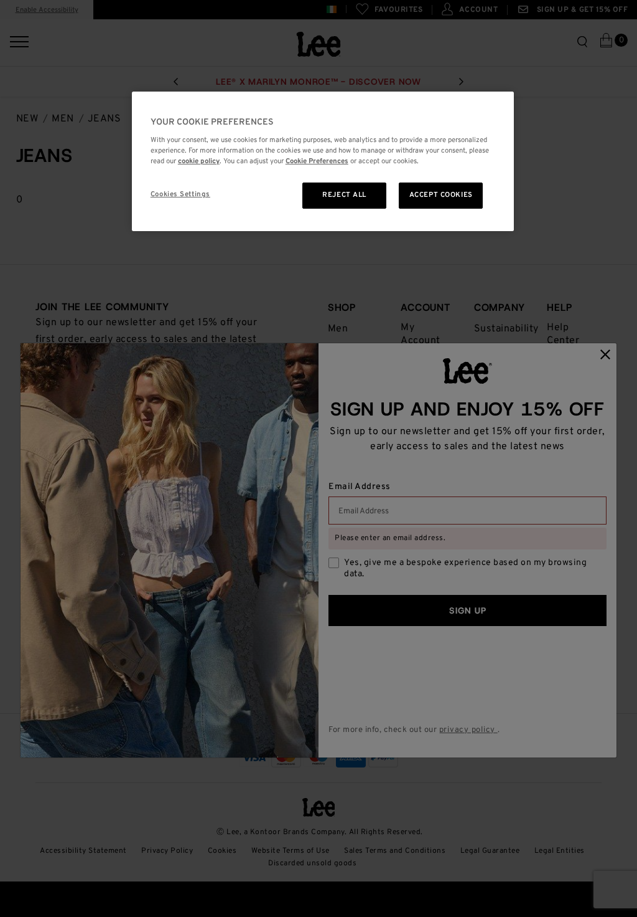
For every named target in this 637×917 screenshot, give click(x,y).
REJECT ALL (344, 195)
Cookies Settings (180, 194)
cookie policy (199, 161)
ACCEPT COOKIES (441, 195)
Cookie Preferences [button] (317, 161)
